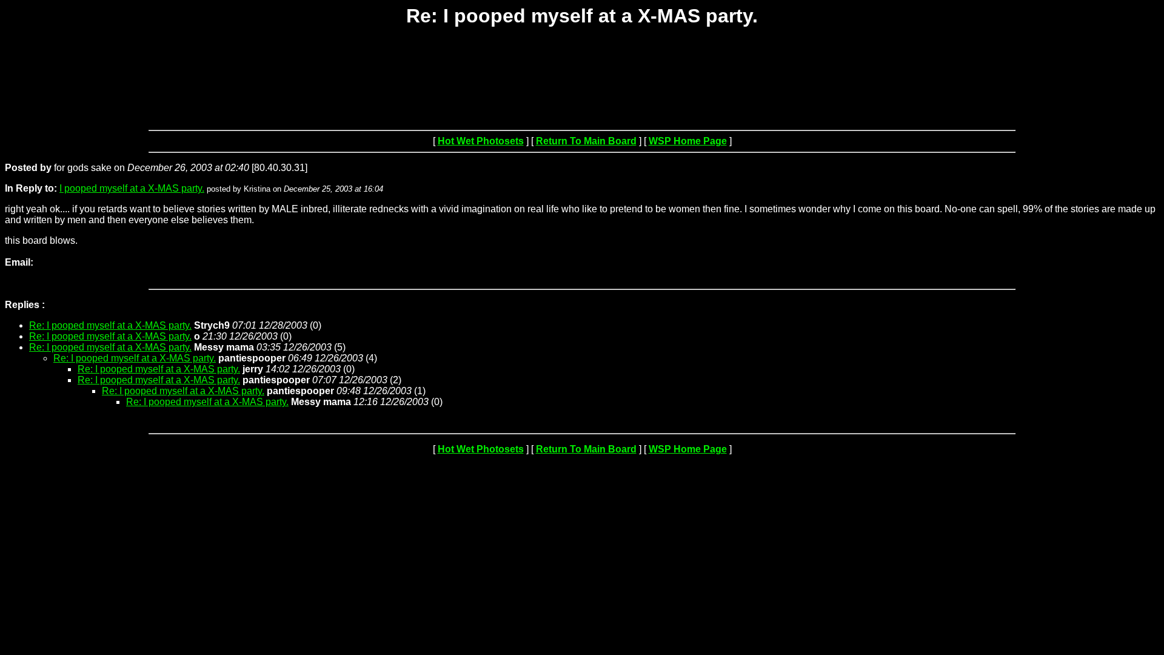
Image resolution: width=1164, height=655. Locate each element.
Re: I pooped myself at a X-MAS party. (110, 325)
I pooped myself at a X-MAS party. (131, 188)
